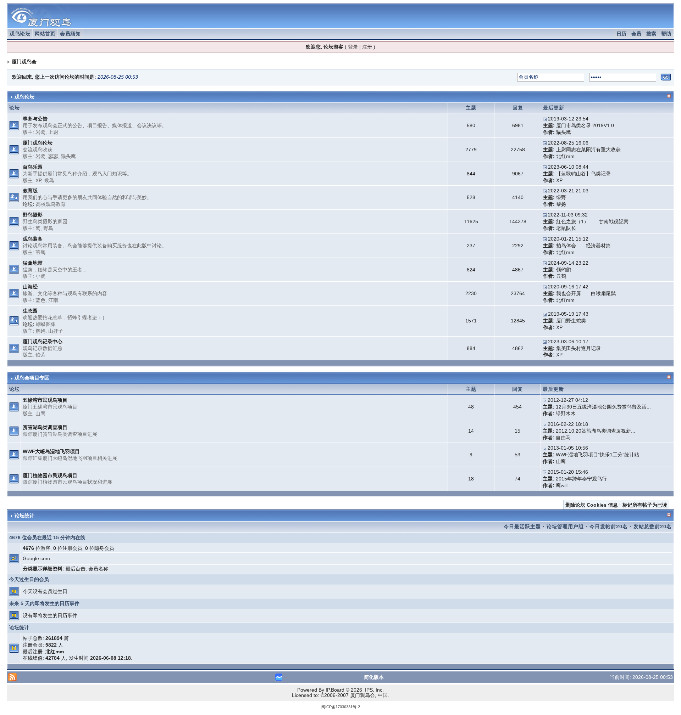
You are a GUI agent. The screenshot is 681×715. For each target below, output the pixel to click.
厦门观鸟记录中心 (42, 341)
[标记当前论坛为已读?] (14, 125)
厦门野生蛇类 (571, 320)
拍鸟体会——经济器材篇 (583, 245)
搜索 (651, 33)
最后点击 (75, 569)
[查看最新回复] (545, 119)
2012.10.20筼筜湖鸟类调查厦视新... (595, 431)
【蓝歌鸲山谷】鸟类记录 (583, 173)
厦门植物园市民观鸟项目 (50, 475)
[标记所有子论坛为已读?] (14, 197)
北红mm (565, 156)
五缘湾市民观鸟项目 (45, 400)
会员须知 (70, 33)
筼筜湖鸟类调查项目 (45, 427)
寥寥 (53, 156)
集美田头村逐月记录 (578, 348)
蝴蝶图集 (46, 324)
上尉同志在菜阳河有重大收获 (588, 149)
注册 (367, 47)
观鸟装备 (33, 239)
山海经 (30, 286)
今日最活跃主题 (522, 526)
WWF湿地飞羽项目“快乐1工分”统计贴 (597, 454)
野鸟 (48, 228)
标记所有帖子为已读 (644, 505)
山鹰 (40, 413)
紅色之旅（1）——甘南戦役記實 (592, 221)
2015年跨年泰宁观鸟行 (581, 479)
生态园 (30, 311)
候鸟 (49, 180)
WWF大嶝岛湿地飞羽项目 (51, 451)
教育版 (30, 190)
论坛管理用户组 (565, 526)
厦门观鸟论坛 (37, 143)
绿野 (561, 197)
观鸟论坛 (20, 33)
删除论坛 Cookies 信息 (591, 505)
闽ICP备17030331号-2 (340, 707)
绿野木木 (566, 413)
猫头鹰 (563, 132)
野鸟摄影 (33, 215)
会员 (636, 33)
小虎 (40, 276)
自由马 (563, 437)
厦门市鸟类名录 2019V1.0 (585, 125)
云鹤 (561, 276)
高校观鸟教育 (51, 204)
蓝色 (40, 300)
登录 (353, 47)
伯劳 (40, 355)
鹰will (562, 485)
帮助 (666, 33)
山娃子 (55, 331)
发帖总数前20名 (652, 526)
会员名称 (98, 569)
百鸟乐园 (33, 167)
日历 (621, 33)
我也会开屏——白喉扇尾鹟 (586, 293)
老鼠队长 (566, 228)
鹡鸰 (40, 331)
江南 (53, 300)
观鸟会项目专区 (32, 378)
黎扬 (561, 204)
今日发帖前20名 (608, 526)
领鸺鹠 (563, 269)
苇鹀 (40, 252)
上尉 (53, 132)
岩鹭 (40, 132)
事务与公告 (35, 119)
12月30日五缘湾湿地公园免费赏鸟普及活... (603, 407)
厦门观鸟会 (24, 61)
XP (38, 180)
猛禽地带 (33, 263)
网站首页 (45, 33)
